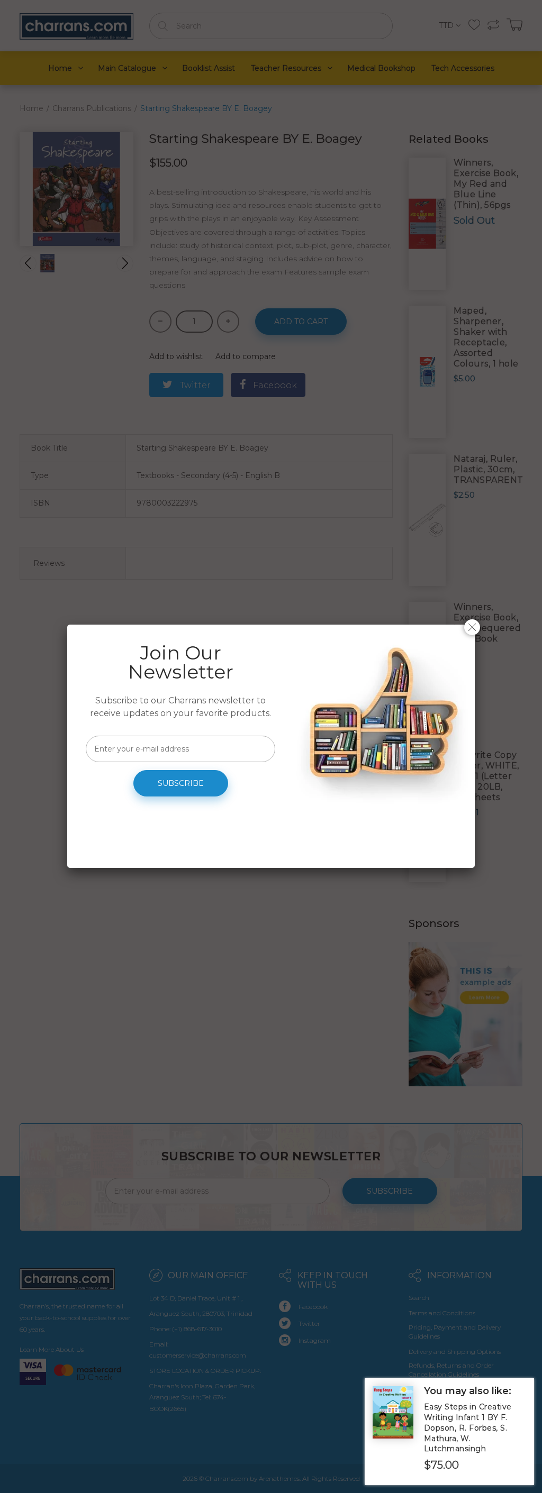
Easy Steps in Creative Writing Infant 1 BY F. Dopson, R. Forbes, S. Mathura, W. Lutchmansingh (468, 1427)
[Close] (472, 627)
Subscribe (181, 783)
